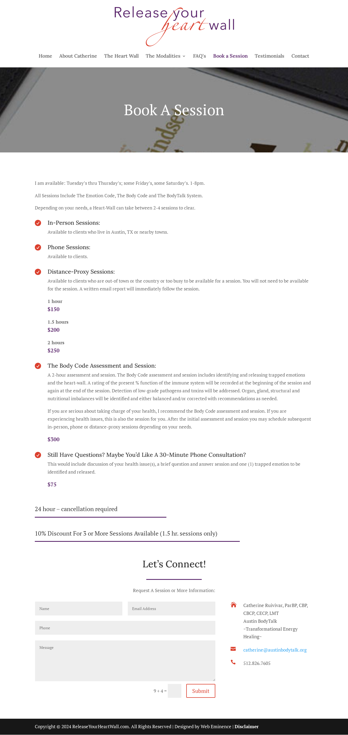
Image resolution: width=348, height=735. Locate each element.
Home (45, 56)
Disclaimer (247, 726)
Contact (300, 56)
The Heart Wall (121, 56)
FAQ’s (199, 56)
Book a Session (230, 56)
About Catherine (78, 56)
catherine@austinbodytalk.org (275, 650)
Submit (200, 691)
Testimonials (269, 56)
